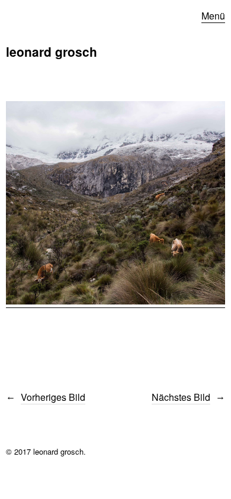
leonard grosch (51, 51)
